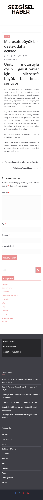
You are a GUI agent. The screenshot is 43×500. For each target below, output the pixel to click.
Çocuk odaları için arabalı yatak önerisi (21, 162)
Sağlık (4, 307)
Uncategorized (7, 318)
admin (8, 56)
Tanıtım (5, 310)
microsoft (9, 59)
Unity (15, 59)
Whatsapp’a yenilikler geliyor (25, 168)
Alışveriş (5, 284)
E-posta (6, 235)
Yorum (5, 192)
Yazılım (7, 36)
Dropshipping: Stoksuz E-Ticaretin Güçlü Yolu (19, 402)
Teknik (4, 314)
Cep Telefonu (7, 288)
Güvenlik (5, 299)
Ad (4, 224)
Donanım (5, 292)
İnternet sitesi (8, 246)
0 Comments (29, 56)
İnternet (5, 303)
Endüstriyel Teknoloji (10, 295)
